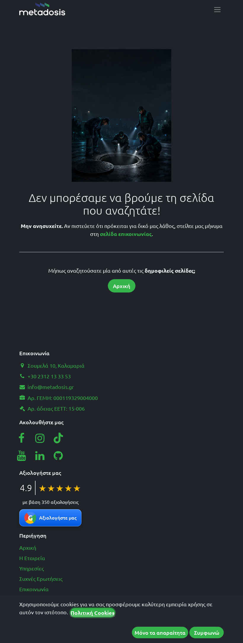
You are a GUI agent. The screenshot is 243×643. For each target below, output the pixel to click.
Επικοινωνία (34, 589)
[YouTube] (21, 456)
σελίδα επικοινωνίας (126, 233)
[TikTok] (58, 438)
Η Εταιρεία (32, 558)
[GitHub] (58, 456)
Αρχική (121, 285)
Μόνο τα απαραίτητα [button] (160, 632)
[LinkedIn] (40, 456)
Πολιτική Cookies (93, 612)
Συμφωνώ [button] (206, 632)
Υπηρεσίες (31, 568)
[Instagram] (40, 438)
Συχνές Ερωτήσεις (41, 579)
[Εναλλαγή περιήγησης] (217, 9)
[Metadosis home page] (42, 9)
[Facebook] (21, 438)
